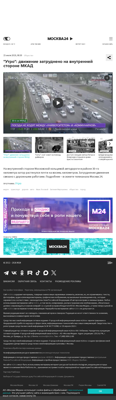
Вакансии (9, 281)
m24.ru (11, 294)
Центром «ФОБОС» (45, 357)
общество (73, 190)
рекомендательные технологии (56, 352)
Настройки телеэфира (13, 290)
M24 (19, 262)
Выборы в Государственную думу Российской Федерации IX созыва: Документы (38, 376)
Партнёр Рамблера (11, 372)
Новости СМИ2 (10, 237)
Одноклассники (22, 273)
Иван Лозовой (42, 190)
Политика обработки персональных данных (22, 348)
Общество (28, 55)
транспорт (15, 190)
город (83, 190)
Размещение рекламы (68, 281)
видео (6, 190)
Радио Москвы (85, 385)
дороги (25, 190)
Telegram (6, 273)
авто (32, 190)
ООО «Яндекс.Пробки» (77, 360)
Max (46, 273)
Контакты (46, 281)
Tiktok (38, 273)
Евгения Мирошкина (58, 190)
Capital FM (101, 385)
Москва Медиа (16, 385)
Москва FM (68, 385)
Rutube (30, 273)
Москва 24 (58, 38)
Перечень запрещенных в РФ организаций (43, 290)
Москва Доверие (50, 385)
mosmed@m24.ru (45, 336)
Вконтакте (14, 273)
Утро (18, 183)
